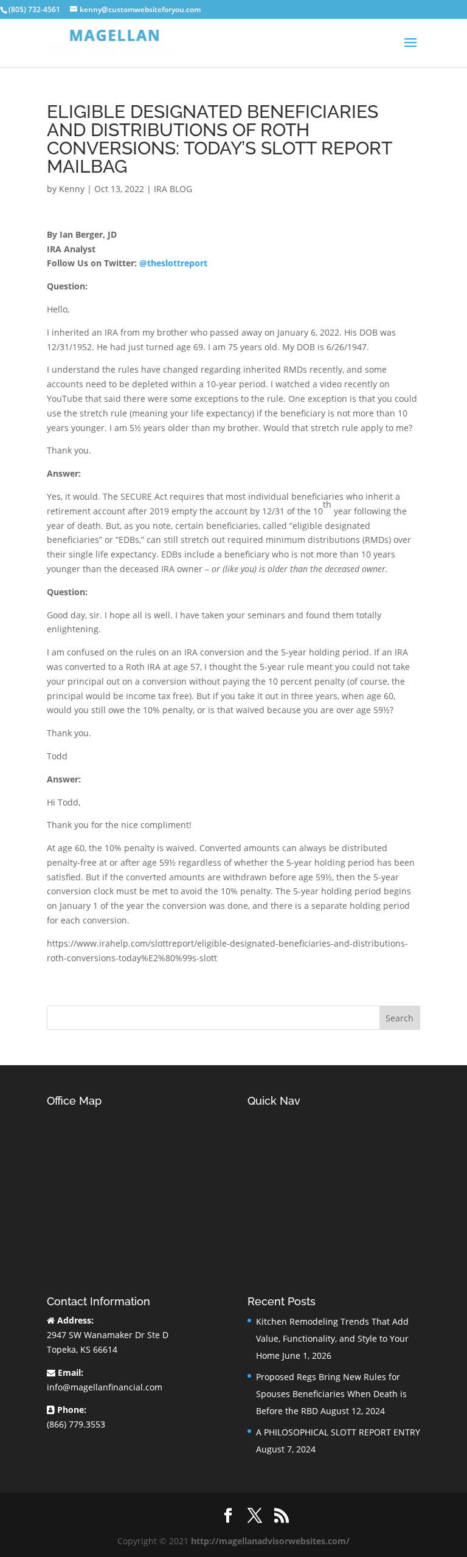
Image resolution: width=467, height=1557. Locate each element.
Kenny (72, 189)
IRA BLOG (173, 189)
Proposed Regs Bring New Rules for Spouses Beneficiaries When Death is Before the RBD (331, 1394)
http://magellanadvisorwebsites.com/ (270, 1541)
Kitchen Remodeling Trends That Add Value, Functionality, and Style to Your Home (332, 1338)
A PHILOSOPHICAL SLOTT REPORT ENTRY (338, 1432)
